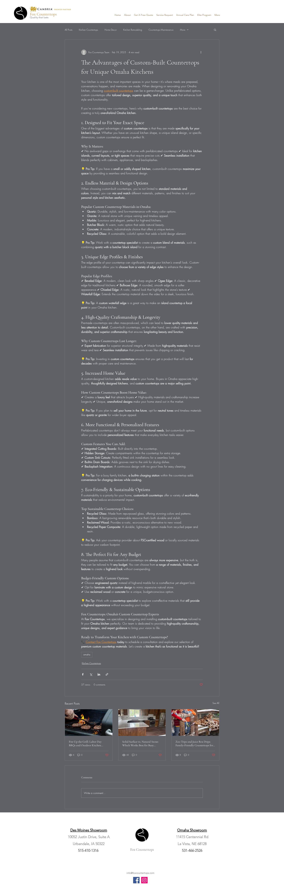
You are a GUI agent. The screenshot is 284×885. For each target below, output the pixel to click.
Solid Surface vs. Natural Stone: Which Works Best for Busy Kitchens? (140, 743)
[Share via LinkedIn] (98, 674)
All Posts (68, 29)
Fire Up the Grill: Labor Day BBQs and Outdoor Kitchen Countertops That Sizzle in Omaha (85, 743)
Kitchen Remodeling (132, 29)
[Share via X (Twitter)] (90, 674)
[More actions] (201, 52)
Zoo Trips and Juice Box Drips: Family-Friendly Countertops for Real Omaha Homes (194, 743)
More (182, 29)
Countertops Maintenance (161, 29)
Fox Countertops (43, 14)
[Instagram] (144, 880)
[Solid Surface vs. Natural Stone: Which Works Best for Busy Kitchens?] (142, 722)
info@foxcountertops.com (140, 872)
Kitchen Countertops (88, 29)
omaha (86, 654)
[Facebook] (136, 880)
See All (216, 703)
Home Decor (111, 29)
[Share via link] (106, 674)
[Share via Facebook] (82, 674)
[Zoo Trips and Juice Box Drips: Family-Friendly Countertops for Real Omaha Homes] (195, 722)
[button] (215, 29)
